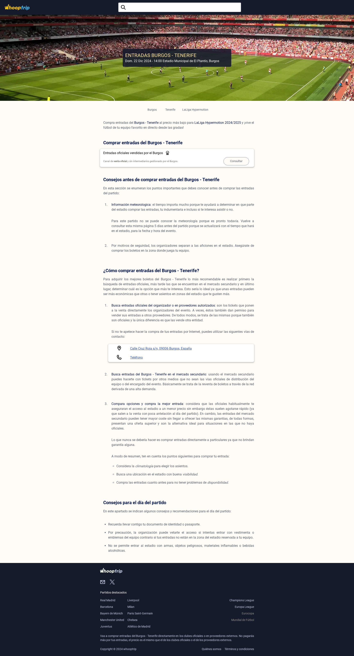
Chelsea (132, 620)
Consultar (236, 161)
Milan (130, 606)
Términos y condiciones (239, 649)
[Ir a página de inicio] (17, 7)
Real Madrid (107, 600)
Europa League (244, 606)
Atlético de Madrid (138, 626)
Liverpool (133, 600)
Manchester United (112, 620)
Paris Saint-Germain (140, 613)
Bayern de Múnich (111, 613)
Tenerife (170, 109)
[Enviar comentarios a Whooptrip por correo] (105, 582)
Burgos (152, 109)
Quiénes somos (211, 649)
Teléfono (136, 357)
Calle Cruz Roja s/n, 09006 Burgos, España (161, 348)
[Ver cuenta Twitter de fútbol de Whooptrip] (114, 582)
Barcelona (106, 606)
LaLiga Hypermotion (195, 109)
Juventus (106, 626)
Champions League (241, 600)
